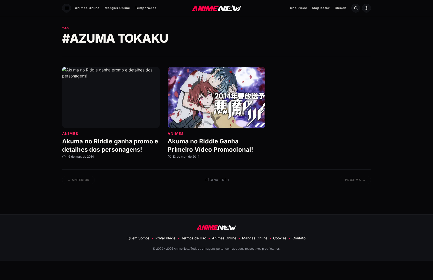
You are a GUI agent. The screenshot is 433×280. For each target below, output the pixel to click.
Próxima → (355, 180)
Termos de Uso (193, 238)
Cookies (280, 238)
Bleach (340, 8)
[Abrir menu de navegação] (66, 8)
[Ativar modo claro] (366, 8)
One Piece (298, 8)
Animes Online (87, 8)
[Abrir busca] (355, 8)
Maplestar (321, 8)
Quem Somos (139, 238)
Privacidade (165, 238)
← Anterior (78, 180)
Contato (298, 238)
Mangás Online (117, 8)
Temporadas (146, 8)
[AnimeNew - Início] (217, 8)
